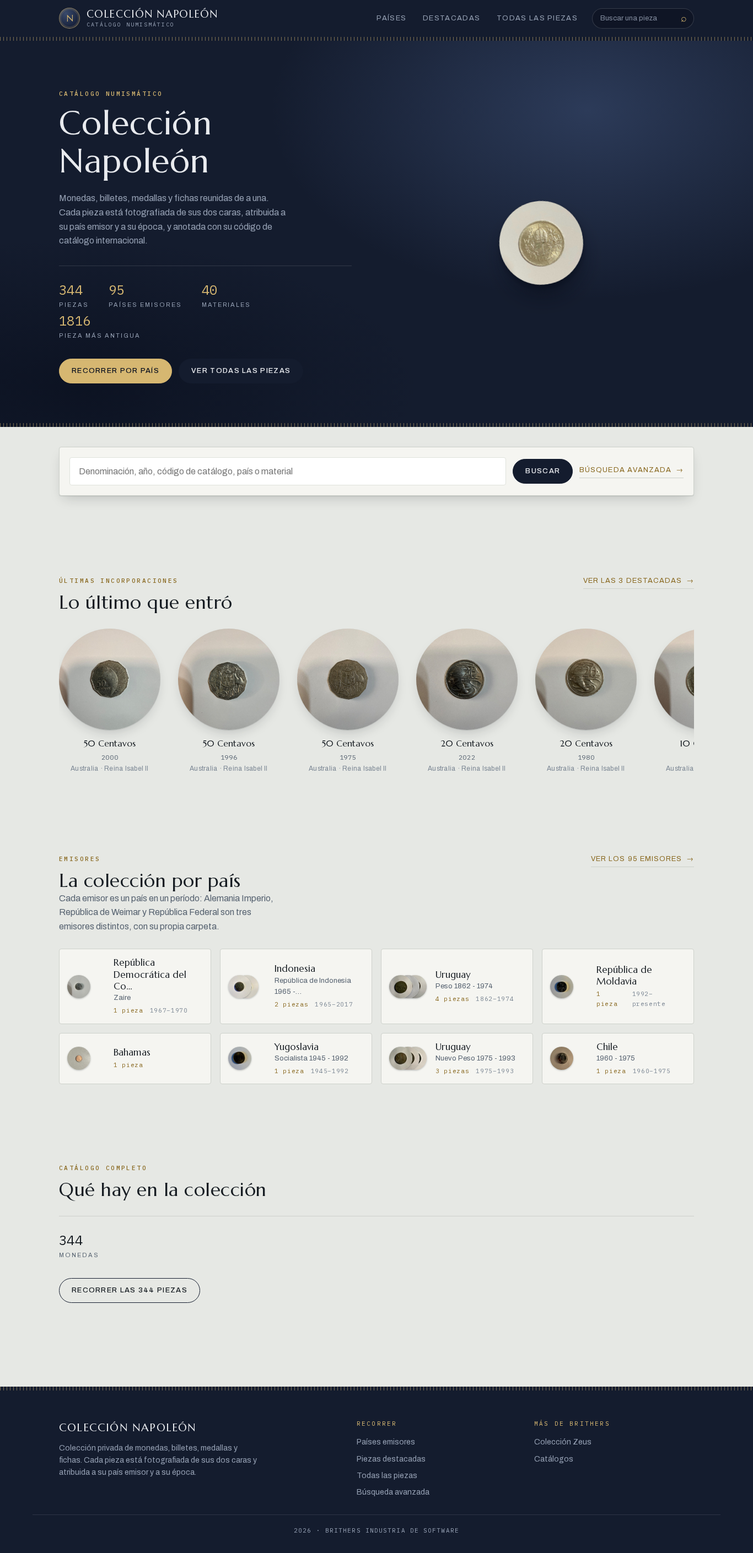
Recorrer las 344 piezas (129, 1290)
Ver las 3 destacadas (638, 581)
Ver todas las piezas (241, 371)
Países (391, 18)
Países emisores (386, 1442)
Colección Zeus (562, 1442)
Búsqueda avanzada (631, 470)
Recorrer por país (115, 371)
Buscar (542, 471)
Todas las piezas (537, 18)
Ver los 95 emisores (642, 859)
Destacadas (451, 18)
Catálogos (553, 1459)
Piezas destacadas (391, 1459)
